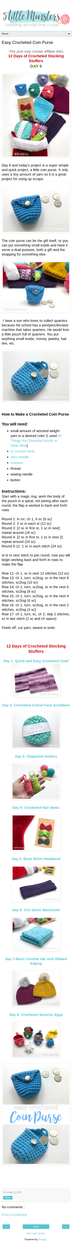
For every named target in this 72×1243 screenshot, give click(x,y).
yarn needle (19, 457)
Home (36, 1226)
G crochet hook (22, 451)
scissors (16, 463)
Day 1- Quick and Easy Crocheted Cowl (36, 661)
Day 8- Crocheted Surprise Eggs (36, 1015)
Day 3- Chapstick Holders (36, 756)
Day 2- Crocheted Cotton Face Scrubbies (36, 705)
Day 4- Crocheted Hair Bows (36, 808)
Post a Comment (14, 1215)
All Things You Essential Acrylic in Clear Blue (35, 440)
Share (8, 1197)
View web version (36, 1233)
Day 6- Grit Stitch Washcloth (36, 910)
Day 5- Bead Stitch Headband (36, 859)
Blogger (42, 1239)
